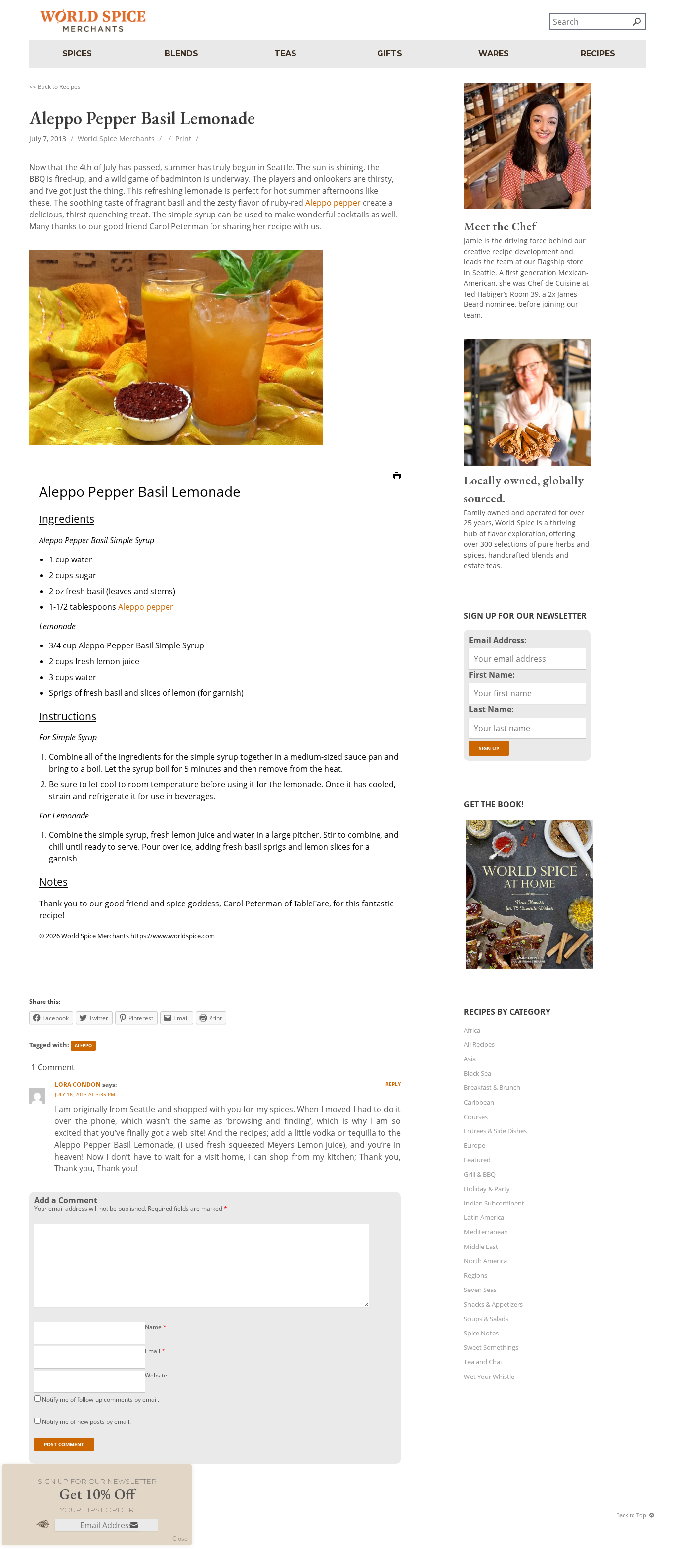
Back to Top (631, 1515)
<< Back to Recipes (55, 87)
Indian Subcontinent (494, 1203)
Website (156, 1375)
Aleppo (83, 1045)
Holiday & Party (487, 1188)
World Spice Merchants (116, 138)
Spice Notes (481, 1333)
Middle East (481, 1246)
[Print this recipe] (397, 484)
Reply (393, 1083)
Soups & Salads (486, 1318)
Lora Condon (78, 1084)
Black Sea (477, 1073)
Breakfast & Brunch (492, 1087)
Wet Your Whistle (489, 1376)
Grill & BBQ (480, 1174)
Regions (475, 1275)
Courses (476, 1116)
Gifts (389, 53)
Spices (77, 53)
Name (156, 1327)
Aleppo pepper (333, 202)
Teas (285, 53)
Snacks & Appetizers (493, 1304)
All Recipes (479, 1044)
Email (155, 1351)
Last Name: (491, 709)
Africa (472, 1030)
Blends (181, 53)
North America (485, 1260)
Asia (470, 1058)
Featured (477, 1159)
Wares (493, 53)
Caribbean (479, 1102)
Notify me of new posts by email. (86, 1422)
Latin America (484, 1217)
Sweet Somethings (491, 1347)
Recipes (598, 53)
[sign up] (134, 1526)
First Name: (492, 674)
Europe (474, 1145)
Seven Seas (480, 1289)
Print (183, 138)
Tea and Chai (483, 1361)
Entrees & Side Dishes (495, 1130)
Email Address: (498, 640)
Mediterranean (486, 1231)
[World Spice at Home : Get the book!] (528, 968)
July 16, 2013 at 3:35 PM (85, 1094)
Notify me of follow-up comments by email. (100, 1399)
